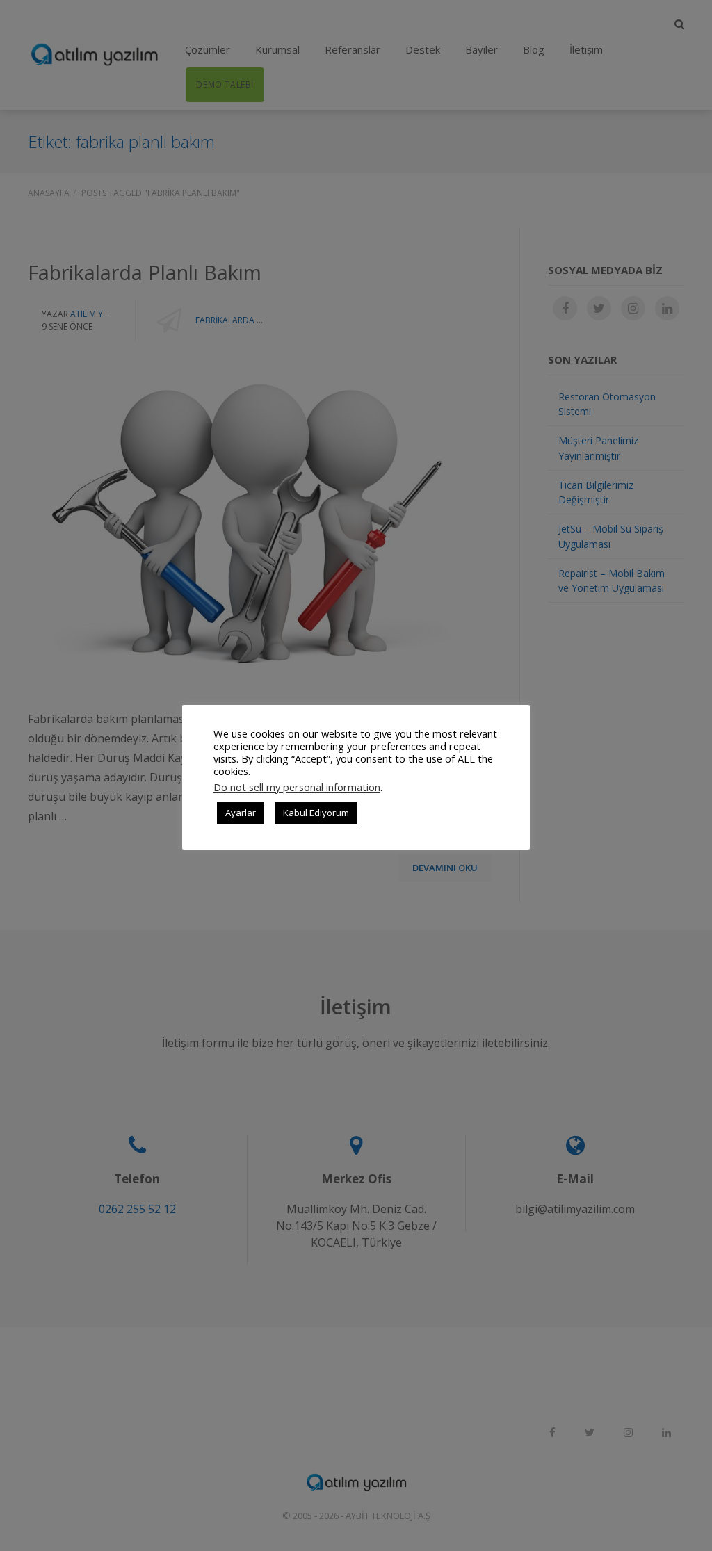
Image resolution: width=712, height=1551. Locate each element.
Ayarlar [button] (240, 812)
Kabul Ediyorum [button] (316, 812)
